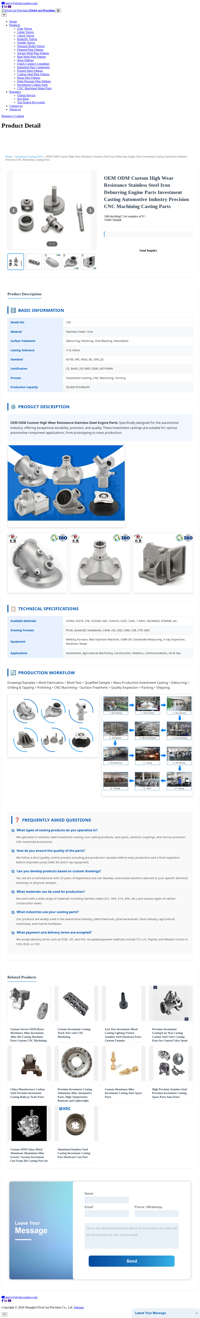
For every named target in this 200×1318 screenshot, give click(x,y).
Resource (15, 91)
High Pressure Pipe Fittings (34, 81)
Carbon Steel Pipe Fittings (33, 74)
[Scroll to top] (4, 1314)
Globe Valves (25, 32)
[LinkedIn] (5, 6)
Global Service (26, 95)
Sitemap (79, 1307)
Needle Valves (26, 42)
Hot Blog (23, 98)
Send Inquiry (148, 250)
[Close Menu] (4, 15)
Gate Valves (24, 28)
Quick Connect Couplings (33, 63)
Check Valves (25, 35)
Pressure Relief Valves (31, 46)
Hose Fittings (25, 60)
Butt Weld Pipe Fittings (31, 56)
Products (14, 25)
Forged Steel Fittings (30, 70)
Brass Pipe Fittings (28, 77)
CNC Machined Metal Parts (34, 88)
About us (15, 109)
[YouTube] (9, 6)
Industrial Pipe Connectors (33, 67)
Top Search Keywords (31, 102)
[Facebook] (3, 6)
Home (13, 21)
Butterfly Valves (27, 39)
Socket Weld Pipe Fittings (33, 53)
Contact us (15, 106)
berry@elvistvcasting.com (21, 3)
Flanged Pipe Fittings (30, 49)
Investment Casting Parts (32, 84)
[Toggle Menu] (58, 11)
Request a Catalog (13, 116)
